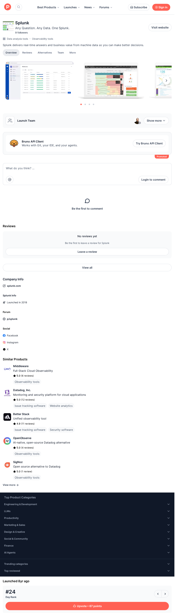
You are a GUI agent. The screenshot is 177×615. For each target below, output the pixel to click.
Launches (70, 7)
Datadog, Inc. (22, 390)
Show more (154, 120)
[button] (72, 52)
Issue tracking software (30, 405)
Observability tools (42, 38)
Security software (61, 429)
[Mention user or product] (9, 179)
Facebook (12, 335)
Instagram (12, 342)
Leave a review (87, 251)
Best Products (46, 7)
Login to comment (153, 179)
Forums (104, 7)
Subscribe (140, 7)
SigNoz (18, 462)
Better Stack (21, 414)
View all (87, 267)
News (88, 7)
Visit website (160, 27)
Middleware (21, 366)
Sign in (163, 7)
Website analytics (61, 405)
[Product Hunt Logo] (7, 7)
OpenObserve (22, 438)
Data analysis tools (17, 38)
